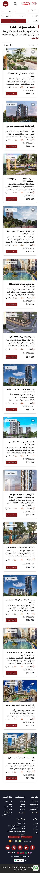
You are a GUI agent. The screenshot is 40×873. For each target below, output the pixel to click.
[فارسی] (20, 853)
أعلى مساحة (8, 45)
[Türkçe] (18, 853)
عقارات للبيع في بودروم (33, 805)
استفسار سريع (11, 93)
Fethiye (22, 806)
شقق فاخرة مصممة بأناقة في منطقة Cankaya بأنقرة (20, 232)
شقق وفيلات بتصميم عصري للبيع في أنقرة (20, 127)
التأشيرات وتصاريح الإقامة (7, 810)
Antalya (22, 809)
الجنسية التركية (20, 823)
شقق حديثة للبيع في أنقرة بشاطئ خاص (21, 759)
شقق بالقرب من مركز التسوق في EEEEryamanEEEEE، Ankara (21, 496)
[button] (33, 11)
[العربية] (25, 853)
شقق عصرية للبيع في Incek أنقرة (21, 336)
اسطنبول (35, 829)
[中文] (23, 853)
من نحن (36, 823)
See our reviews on (20, 856)
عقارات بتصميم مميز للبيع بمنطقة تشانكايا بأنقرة (21, 285)
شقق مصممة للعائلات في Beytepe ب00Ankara (21, 180)
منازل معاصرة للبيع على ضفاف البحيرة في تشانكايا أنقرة (20, 654)
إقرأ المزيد (35, 38)
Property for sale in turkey (16, 825)
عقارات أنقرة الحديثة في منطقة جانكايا (20, 547)
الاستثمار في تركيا (8, 802)
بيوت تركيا (35, 801)
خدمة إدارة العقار (7, 814)
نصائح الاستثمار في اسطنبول (16, 831)
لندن (36, 826)
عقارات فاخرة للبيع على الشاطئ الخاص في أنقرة (20, 601)
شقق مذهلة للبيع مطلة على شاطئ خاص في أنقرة (20, 390)
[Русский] (28, 853)
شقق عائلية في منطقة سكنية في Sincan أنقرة (21, 443)
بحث (14, 21)
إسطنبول (22, 801)
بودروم (23, 804)
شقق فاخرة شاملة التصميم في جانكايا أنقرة (20, 706)
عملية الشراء (8, 806)
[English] (30, 853)
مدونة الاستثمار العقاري (18, 828)
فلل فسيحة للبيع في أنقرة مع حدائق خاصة (21, 74)
